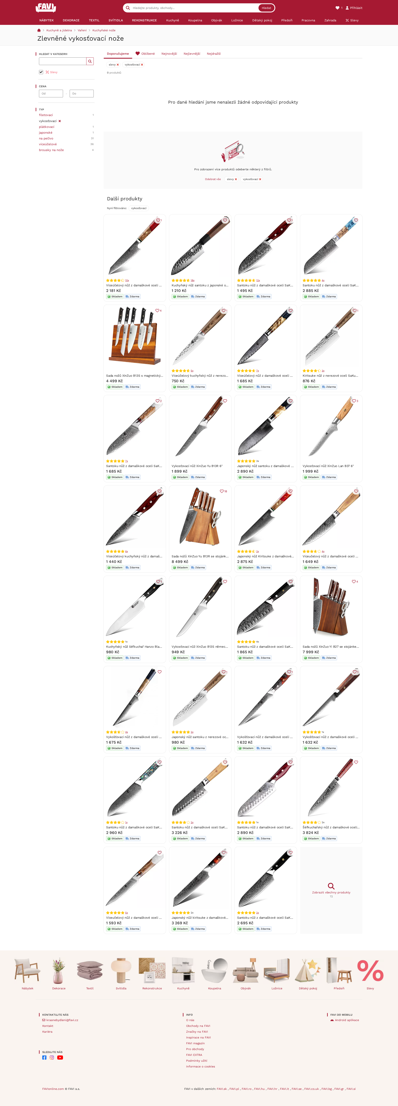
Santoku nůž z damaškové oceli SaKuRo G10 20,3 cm (276, 918)
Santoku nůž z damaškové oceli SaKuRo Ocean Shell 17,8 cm (150, 827)
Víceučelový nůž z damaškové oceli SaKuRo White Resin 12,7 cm (153, 918)
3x (323, 370)
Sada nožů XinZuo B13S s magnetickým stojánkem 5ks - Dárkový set (156, 376)
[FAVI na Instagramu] (52, 1057)
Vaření (82, 30)
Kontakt (47, 1025)
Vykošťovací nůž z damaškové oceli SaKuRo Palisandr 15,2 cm (348, 737)
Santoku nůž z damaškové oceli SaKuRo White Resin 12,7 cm (150, 466)
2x (257, 551)
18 (225, 491)
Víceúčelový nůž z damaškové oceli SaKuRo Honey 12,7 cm (280, 376)
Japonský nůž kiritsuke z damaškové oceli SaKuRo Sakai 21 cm (218, 918)
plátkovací (46, 127)
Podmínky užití (196, 1060)
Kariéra (47, 1031)
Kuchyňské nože (103, 30)
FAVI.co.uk (312, 1088)
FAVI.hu (260, 1088)
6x (126, 551)
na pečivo (46, 138)
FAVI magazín (195, 1043)
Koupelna (214, 988)
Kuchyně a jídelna (59, 30)
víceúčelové (48, 144)
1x (126, 822)
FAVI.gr (339, 1088)
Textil (89, 988)
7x (257, 370)
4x (323, 280)
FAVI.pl (234, 1088)
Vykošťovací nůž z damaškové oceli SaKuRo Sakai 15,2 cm (279, 737)
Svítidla (121, 988)
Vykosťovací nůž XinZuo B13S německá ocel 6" (206, 647)
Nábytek (27, 988)
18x (192, 280)
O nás (190, 1020)
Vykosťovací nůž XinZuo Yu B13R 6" (197, 466)
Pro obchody (195, 1049)
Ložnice (277, 988)
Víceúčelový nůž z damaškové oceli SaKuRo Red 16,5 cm (147, 285)
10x (127, 280)
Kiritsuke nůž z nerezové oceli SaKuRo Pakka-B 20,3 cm (344, 376)
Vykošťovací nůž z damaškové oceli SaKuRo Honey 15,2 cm (149, 737)
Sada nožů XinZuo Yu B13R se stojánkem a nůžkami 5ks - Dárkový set (223, 556)
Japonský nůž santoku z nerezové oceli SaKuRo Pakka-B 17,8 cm (219, 737)
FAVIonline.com (53, 1088)
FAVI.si (351, 1088)
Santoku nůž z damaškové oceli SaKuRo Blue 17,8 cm (342, 285)
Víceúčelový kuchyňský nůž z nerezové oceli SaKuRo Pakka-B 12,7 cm (223, 376)
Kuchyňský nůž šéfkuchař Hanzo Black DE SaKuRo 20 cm (148, 647)
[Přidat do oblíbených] (225, 220)
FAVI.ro (247, 1088)
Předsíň (339, 988)
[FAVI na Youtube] (60, 1057)
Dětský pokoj (308, 988)
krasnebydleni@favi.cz (62, 1020)
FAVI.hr (272, 1088)
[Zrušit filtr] (59, 120)
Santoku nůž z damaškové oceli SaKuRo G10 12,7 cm (275, 647)
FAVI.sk (222, 1088)
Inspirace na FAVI (198, 1037)
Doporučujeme (118, 54)
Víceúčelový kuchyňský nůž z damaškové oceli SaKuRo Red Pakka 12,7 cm (160, 556)
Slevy (370, 988)
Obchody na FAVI (198, 1025)
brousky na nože (51, 150)
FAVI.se (297, 1088)
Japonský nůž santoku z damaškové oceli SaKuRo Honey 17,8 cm (284, 466)
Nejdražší (214, 54)
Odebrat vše (213, 179)
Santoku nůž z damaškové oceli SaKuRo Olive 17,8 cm (211, 827)
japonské (45, 132)
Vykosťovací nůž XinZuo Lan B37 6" (328, 466)
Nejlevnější (192, 54)
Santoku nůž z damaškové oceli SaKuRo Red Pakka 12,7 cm (280, 285)
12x (258, 280)
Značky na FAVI (197, 1031)
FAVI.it (285, 1088)
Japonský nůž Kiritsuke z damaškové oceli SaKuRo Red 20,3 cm (284, 556)
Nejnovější (169, 54)
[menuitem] (46, 20)
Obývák (246, 988)
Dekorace (59, 988)
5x (192, 370)
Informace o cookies (200, 1066)
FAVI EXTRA (194, 1054)
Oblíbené (148, 54)
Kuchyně (183, 988)
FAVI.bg (327, 1088)
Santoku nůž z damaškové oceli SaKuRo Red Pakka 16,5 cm (280, 827)
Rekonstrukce (152, 988)
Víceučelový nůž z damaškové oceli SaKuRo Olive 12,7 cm (345, 556)
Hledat (266, 8)
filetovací (46, 115)
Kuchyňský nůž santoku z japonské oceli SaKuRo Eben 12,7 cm (217, 285)
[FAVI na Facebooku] (44, 1057)
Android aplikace (347, 1020)
